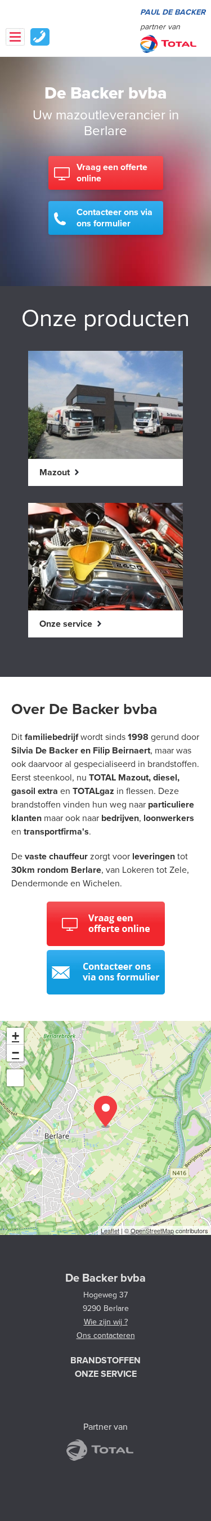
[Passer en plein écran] (15, 1077)
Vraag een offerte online (112, 173)
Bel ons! (40, 37)
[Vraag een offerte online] (106, 943)
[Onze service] (105, 609)
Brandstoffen (105, 1360)
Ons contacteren (106, 1335)
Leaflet (110, 1230)
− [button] (15, 1053)
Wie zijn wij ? (106, 1322)
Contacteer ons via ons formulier (114, 218)
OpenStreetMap (152, 1230)
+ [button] (15, 1036)
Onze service (67, 624)
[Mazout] (105, 457)
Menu (15, 37)
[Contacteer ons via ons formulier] (106, 991)
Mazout (55, 472)
